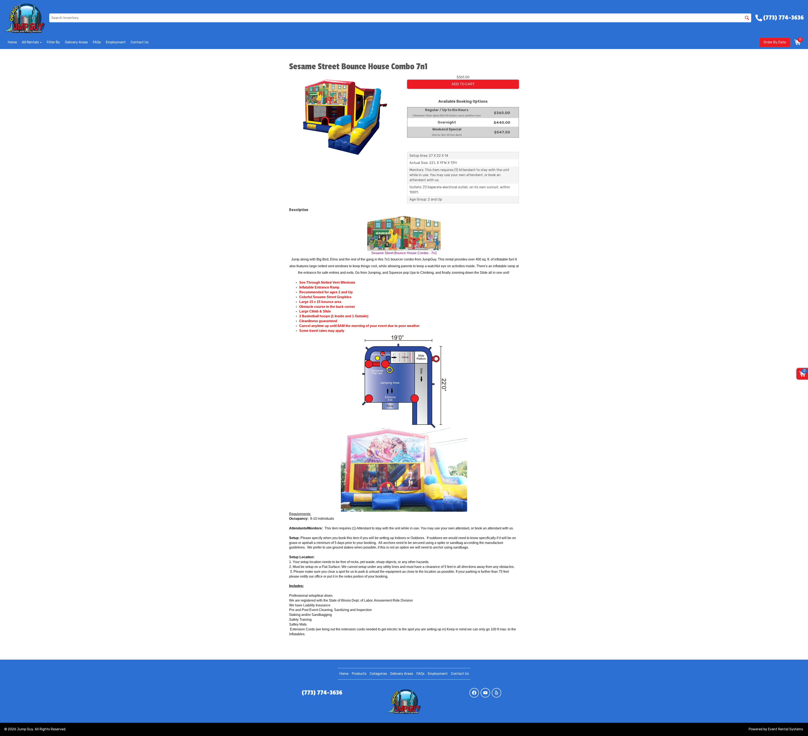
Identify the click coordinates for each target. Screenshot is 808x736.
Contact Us (140, 42)
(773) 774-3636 (322, 692)
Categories (378, 674)
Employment (116, 42)
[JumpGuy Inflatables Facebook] (474, 692)
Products (359, 674)
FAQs (97, 42)
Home (12, 42)
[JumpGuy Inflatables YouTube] (485, 692)
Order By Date (775, 42)
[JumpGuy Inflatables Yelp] (496, 692)
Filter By (53, 42)
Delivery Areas (76, 42)
